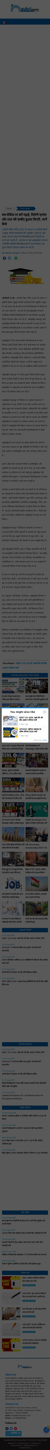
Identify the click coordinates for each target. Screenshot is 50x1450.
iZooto (45, 740)
